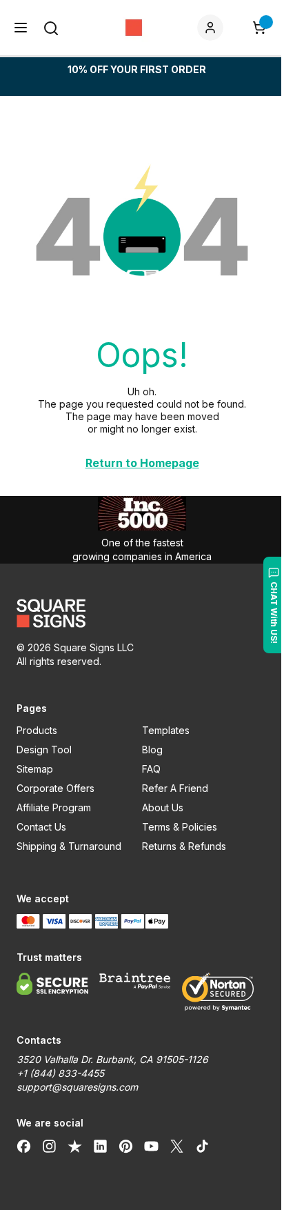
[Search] (51, 28)
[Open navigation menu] (20, 27)
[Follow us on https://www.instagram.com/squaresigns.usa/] (49, 1146)
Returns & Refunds (184, 846)
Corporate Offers (55, 788)
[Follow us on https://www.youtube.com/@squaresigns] (151, 1146)
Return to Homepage (142, 463)
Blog (152, 749)
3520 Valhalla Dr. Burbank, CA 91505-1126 (112, 1059)
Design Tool (44, 749)
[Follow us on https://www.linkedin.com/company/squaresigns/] (100, 1146)
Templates (166, 730)
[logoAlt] (142, 613)
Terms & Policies (179, 827)
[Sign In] (213, 27)
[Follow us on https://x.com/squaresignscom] (177, 1146)
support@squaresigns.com (77, 1087)
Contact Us (41, 827)
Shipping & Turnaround (69, 846)
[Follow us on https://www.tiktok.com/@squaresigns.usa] (202, 1146)
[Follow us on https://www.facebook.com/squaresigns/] (24, 1146)
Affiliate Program (54, 807)
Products (37, 730)
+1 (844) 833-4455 (60, 1073)
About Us (162, 807)
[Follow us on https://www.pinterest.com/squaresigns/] (126, 1146)
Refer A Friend (175, 788)
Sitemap (35, 769)
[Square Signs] (133, 27)
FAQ (151, 769)
